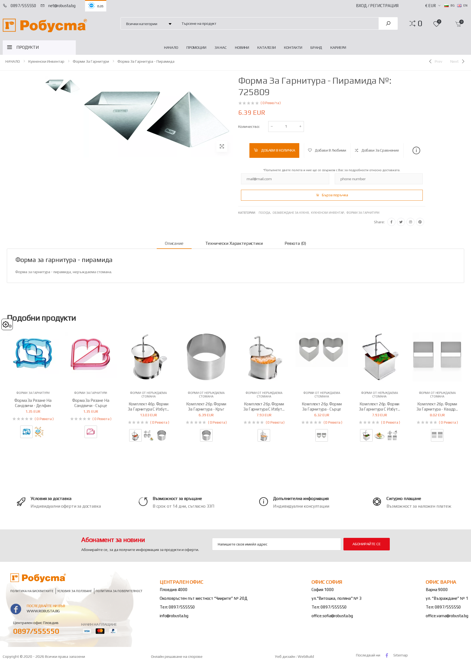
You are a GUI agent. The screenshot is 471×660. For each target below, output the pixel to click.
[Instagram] (410, 222)
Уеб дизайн (285, 656)
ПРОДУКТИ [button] (27, 47)
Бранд (316, 47)
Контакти (293, 47)
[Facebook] (391, 222)
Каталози (266, 47)
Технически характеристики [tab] (234, 243)
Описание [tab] (174, 243)
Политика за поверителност (119, 591)
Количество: (249, 126)
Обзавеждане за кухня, (292, 212)
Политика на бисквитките (31, 591)
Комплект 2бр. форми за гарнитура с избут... (264, 406)
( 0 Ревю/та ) (271, 103)
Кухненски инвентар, (328, 212)
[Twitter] (401, 222)
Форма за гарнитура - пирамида (145, 61)
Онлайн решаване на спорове (177, 656)
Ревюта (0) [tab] (295, 243)
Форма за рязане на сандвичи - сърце (90, 403)
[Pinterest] (420, 222)
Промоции (196, 47)
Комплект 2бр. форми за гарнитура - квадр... (437, 406)
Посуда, (266, 212)
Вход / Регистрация (377, 5)
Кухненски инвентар (46, 61)
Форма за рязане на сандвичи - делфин (32, 403)
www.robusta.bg (43, 611)
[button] (420, 23)
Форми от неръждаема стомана (148, 394)
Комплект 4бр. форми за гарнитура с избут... (148, 406)
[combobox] (277, 23)
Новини (242, 47)
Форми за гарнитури (91, 61)
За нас (221, 47)
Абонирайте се (366, 544)
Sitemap (400, 655)
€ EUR (430, 5)
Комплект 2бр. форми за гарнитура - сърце (322, 406)
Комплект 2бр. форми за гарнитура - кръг (206, 406)
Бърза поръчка (335, 195)
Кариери (338, 47)
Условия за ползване (74, 591)
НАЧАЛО (171, 47)
